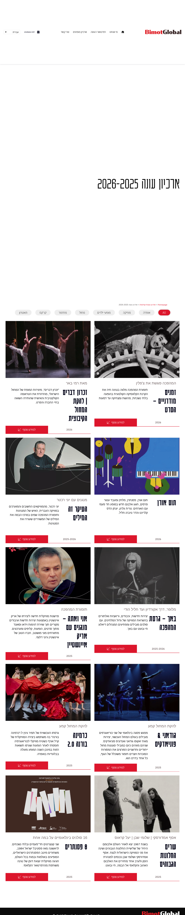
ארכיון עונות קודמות (148, 305)
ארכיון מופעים (80, 31)
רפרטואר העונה (98, 31)
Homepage (162, 305)
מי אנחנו (114, 31)
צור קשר (65, 31)
